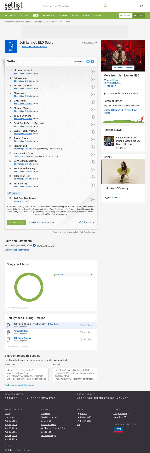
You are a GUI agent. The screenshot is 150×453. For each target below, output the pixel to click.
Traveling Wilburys (21, 156)
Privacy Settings (48, 435)
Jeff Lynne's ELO (31, 43)
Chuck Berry (19, 201)
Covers (59, 275)
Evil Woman (20, 78)
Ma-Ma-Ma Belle (23, 85)
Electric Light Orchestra (23, 74)
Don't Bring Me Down (25, 160)
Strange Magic (22, 108)
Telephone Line (22, 175)
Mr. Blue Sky (20, 183)
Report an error (90, 232)
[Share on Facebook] (93, 61)
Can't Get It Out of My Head (29, 123)
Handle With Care (23, 153)
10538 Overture (22, 115)
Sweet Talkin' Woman (25, 130)
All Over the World (23, 70)
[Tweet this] (88, 61)
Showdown (20, 93)
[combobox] (75, 6)
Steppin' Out (20, 145)
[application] (123, 172)
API (78, 424)
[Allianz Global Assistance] (118, 429)
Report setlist (72, 232)
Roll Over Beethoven (25, 198)
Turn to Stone (21, 138)
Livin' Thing (20, 100)
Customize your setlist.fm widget (19, 385)
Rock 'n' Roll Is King (24, 168)
